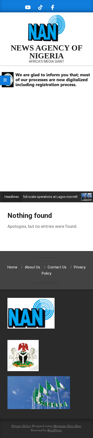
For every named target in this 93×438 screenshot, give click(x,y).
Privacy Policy (21, 426)
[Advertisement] (46, 142)
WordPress (54, 430)
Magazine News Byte (67, 426)
